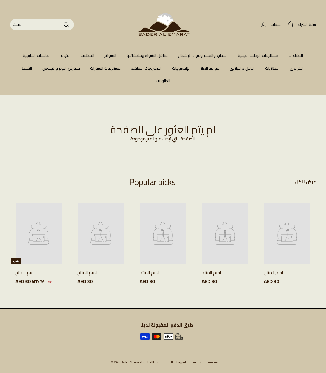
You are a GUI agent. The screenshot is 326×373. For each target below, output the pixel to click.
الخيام (66, 55)
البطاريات (272, 68)
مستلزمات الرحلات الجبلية (258, 55)
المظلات (87, 55)
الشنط (27, 68)
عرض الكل (305, 182)
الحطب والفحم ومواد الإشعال (203, 55)
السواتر (110, 55)
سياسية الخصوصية (205, 362)
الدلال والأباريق (242, 68)
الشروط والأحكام (175, 362)
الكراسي (297, 68)
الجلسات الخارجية (37, 55)
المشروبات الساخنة (146, 68)
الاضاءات (295, 55)
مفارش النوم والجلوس (61, 68)
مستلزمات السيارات (105, 68)
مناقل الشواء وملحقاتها (147, 55)
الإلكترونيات (181, 68)
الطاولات (163, 80)
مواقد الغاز (210, 68)
